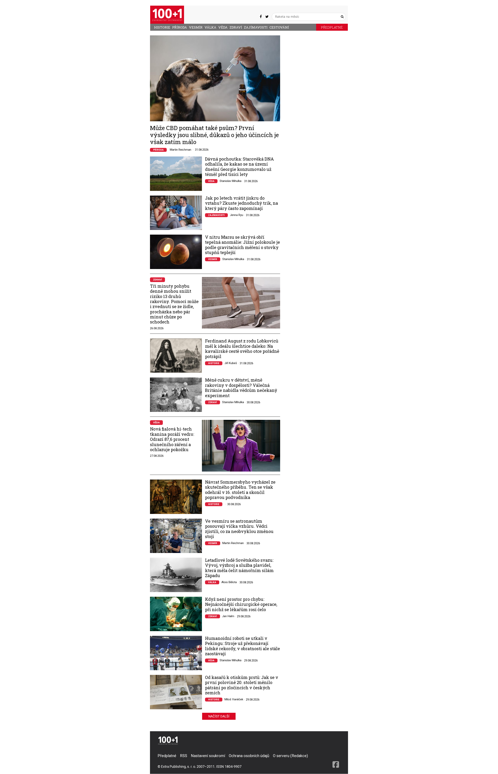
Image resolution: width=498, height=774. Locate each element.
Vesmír (196, 27)
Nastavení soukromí (208, 755)
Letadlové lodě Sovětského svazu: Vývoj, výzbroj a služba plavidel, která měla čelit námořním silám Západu (239, 568)
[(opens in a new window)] (261, 16)
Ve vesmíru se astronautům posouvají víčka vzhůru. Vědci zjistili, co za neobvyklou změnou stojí (239, 529)
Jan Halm (228, 616)
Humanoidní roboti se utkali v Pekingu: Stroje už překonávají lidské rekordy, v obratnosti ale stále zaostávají (242, 646)
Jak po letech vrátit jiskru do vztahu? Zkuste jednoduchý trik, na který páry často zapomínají (241, 203)
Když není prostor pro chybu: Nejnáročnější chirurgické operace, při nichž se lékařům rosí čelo (241, 604)
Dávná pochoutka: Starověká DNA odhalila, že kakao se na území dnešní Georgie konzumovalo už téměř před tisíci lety (239, 166)
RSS (183, 755)
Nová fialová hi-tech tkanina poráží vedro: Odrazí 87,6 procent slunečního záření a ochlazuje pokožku (172, 439)
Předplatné (332, 27)
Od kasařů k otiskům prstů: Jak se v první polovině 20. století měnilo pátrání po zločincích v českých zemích (241, 685)
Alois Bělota (229, 582)
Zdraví (236, 27)
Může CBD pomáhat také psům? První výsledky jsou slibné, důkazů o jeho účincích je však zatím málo (214, 135)
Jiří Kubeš (230, 363)
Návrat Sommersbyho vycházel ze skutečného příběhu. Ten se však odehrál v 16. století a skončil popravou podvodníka (240, 490)
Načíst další (218, 716)
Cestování (279, 27)
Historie (162, 27)
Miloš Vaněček (233, 699)
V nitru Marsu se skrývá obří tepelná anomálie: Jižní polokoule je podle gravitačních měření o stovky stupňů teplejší (242, 245)
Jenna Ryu (236, 215)
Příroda (179, 27)
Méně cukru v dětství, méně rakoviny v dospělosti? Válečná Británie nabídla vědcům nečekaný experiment (241, 387)
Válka (210, 27)
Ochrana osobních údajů (249, 755)
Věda (223, 27)
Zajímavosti (255, 27)
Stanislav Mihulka (230, 181)
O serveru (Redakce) (290, 755)
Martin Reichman (180, 149)
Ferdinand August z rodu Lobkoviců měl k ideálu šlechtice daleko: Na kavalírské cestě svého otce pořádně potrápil (242, 348)
